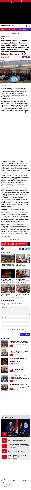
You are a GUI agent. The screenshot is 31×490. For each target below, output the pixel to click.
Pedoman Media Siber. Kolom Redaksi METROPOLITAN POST (15, 481)
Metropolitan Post (8, 26)
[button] (26, 26)
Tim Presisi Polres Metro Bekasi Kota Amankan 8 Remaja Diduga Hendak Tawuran (17, 456)
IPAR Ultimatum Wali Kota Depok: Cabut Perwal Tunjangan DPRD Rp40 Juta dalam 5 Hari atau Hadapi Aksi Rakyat (18, 439)
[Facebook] (20, 248)
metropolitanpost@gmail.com (11, 470)
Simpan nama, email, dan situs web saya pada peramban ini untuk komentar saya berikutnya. (15, 330)
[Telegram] (26, 248)
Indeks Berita (13, 479)
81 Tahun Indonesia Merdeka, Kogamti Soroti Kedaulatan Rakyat (22, 281)
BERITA (3, 38)
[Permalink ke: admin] (2, 57)
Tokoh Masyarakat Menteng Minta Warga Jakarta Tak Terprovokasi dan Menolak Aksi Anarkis (8, 281)
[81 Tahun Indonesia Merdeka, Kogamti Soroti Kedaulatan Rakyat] (23, 273)
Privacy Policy (4, 479)
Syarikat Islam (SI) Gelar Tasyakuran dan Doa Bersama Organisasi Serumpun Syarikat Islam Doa (17, 450)
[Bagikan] (28, 57)
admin (5, 56)
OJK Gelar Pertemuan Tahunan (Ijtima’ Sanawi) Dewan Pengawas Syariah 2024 (18, 445)
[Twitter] (23, 248)
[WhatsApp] (28, 248)
